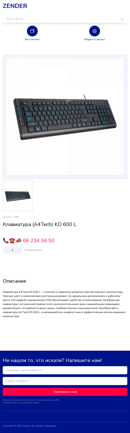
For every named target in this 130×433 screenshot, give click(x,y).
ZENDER (15, 6)
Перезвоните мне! (65, 392)
